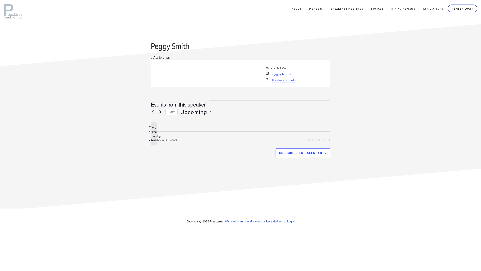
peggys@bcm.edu (282, 74)
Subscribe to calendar (300, 153)
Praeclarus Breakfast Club (25, 11)
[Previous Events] (153, 112)
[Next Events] (160, 112)
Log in (291, 221)
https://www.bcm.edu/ (283, 80)
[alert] (154, 133)
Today (171, 111)
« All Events (160, 57)
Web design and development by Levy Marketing (255, 221)
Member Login (462, 8)
